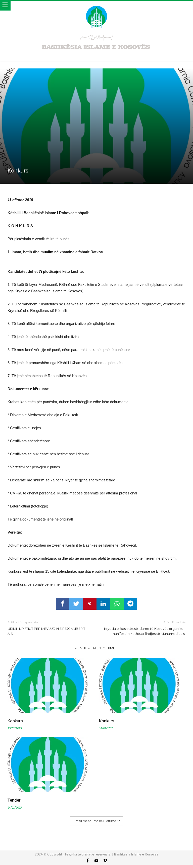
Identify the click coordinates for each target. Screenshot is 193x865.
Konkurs (15, 720)
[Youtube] (96, 861)
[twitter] (76, 604)
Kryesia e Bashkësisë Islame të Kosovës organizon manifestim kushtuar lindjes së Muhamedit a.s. (144, 628)
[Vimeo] (105, 861)
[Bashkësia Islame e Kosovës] (96, 5)
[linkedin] (103, 604)
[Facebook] (88, 861)
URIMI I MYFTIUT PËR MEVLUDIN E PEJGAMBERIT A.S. (46, 628)
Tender (14, 800)
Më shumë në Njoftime (94, 648)
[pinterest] (89, 604)
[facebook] (62, 604)
